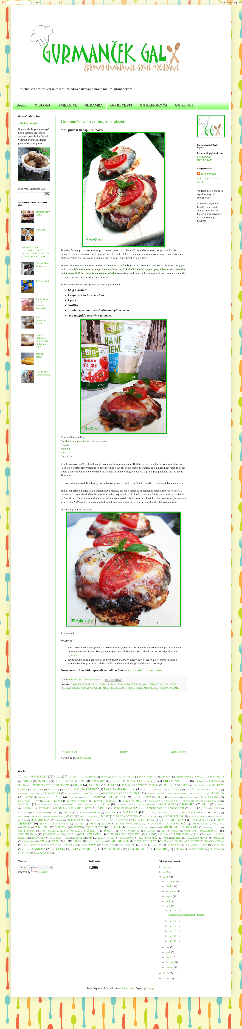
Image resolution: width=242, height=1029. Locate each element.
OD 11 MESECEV (98, 820)
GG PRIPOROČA (153, 105)
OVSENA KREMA (154, 824)
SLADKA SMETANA (96, 841)
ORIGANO (106, 824)
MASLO (70, 816)
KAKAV (147, 797)
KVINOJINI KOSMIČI (124, 808)
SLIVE (153, 841)
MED (82, 816)
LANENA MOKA (155, 808)
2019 (165, 872)
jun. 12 (173, 931)
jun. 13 (173, 926)
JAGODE (28, 797)
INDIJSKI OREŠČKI (155, 794)
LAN (141, 808)
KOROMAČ (44, 804)
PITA (121, 831)
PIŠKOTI (107, 831)
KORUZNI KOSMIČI (64, 804)
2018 (165, 877)
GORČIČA (189, 790)
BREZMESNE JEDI (175, 781)
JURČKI (136, 797)
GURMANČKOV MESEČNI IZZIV (82, 793)
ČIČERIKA (153, 785)
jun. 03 (173, 941)
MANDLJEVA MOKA (193, 812)
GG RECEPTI (121, 105)
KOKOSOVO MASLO (105, 801)
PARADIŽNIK (146, 688)
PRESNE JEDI (190, 831)
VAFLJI (25, 849)
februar (170, 962)
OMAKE (78, 823)
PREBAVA (175, 831)
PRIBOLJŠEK (208, 830)
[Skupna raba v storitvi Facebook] (117, 680)
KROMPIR (189, 804)
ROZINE (176, 837)
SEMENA (43, 841)
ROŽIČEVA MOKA (197, 837)
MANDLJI (215, 812)
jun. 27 (173, 910)
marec (169, 957)
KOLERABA (154, 801)
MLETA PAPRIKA (197, 816)
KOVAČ (121, 804)
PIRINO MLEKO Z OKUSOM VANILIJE (60, 831)
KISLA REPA (189, 797)
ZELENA (179, 849)
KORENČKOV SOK (212, 801)
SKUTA (77, 841)
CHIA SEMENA (61, 785)
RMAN (166, 838)
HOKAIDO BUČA (112, 793)
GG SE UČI (184, 105)
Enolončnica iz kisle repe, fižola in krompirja (42, 303)
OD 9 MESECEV (130, 688)
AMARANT (166, 777)
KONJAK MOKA (171, 801)
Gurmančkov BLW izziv (42, 265)
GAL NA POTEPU (85, 789)
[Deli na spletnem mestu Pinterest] (120, 680)
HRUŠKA (133, 793)
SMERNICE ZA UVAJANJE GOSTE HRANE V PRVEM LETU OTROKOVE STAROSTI (35, 252)
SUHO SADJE (88, 844)
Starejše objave (178, 751)
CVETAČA (95, 785)
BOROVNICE (98, 781)
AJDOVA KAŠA (107, 777)
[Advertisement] (124, 720)
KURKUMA (61, 808)
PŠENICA (71, 834)
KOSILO (105, 804)
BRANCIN (114, 781)
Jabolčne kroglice (28, 123)
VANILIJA (38, 849)
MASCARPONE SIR (53, 816)
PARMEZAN (61, 827)
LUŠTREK (82, 812)
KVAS (88, 808)
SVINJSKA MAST (127, 845)
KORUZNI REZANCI (87, 804)
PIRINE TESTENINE (212, 827)
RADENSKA (164, 834)
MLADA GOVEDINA (127, 816)
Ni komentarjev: (93, 679)
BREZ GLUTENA (96, 684)
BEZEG (58, 781)
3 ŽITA (21, 777)
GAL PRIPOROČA (152, 684)
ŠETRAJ (143, 845)
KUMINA (27, 808)
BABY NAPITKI (216, 777)
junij (168, 906)
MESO (105, 816)
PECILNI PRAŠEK (94, 827)
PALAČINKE (218, 824)
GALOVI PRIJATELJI (155, 790)
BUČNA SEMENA (41, 785)
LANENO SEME (176, 808)
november (171, 881)
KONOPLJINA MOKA (84, 688)
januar (169, 967)
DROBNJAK (38, 790)
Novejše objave (69, 751)
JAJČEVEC (74, 797)
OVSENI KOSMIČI (176, 823)
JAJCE (165, 684)
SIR (155, 688)
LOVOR (67, 812)
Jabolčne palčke (40, 355)
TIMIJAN (191, 844)
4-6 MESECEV (38, 776)
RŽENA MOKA (28, 841)
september (171, 891)
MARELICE (35, 816)
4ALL (57, 776)
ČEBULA (111, 684)
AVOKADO (199, 777)
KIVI (36, 801)
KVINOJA (102, 808)
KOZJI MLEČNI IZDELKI (141, 804)
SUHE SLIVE (71, 845)
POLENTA (133, 831)
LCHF (99, 688)
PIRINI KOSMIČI (26, 831)
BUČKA (22, 785)
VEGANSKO (83, 849)
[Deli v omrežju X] (113, 680)
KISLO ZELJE (24, 801)
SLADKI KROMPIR (119, 841)
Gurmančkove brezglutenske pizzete (93, 121)
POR (163, 831)
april (168, 952)
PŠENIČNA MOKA (90, 834)
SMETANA (165, 841)
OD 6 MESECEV (144, 820)
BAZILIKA (76, 684)
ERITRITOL (54, 789)
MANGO (22, 816)
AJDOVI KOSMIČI (147, 777)
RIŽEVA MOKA (126, 838)
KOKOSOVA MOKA (77, 801)
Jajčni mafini (42, 281)
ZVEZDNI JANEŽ (197, 849)
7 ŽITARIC (72, 777)
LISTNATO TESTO (39, 813)
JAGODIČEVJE (43, 797)
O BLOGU (43, 105)
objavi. (75, 655)
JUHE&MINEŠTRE (117, 797)
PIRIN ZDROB (169, 827)
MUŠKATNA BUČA (40, 820)
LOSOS (55, 812)
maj (168, 947)
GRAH (217, 789)
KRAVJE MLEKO (167, 804)
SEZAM (55, 841)
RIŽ (90, 837)
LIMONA (22, 812)
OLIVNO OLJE (60, 823)
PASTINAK (76, 827)
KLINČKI (46, 801)
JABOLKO (217, 793)
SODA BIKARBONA (214, 841)
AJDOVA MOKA (127, 777)
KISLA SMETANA (209, 797)
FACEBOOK (204, 156)
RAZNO (208, 834)
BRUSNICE (214, 781)
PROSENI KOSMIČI (53, 834)
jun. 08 (173, 936)
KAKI (159, 797)
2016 (165, 978)
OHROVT (43, 824)
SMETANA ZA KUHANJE (187, 841)
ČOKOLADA (169, 785)
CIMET (77, 785)
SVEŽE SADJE (108, 845)
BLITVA (69, 781)
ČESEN (126, 785)
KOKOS (58, 801)
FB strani (135, 670)
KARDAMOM (174, 797)
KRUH (205, 804)
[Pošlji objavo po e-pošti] (106, 680)
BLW (84, 684)
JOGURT (98, 797)
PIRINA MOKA (190, 827)
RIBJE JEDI (79, 838)
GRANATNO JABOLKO (28, 794)
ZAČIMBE (175, 688)
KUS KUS (76, 808)
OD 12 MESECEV (119, 820)
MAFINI (95, 812)
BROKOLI (200, 781)
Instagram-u (153, 670)
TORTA (203, 845)
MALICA (130, 812)
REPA (67, 838)
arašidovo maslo (183, 777)
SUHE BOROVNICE (52, 845)
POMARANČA (150, 831)
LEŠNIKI (217, 808)
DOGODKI (197, 785)
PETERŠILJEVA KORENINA (137, 827)
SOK (23, 845)
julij (168, 901)
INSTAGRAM (204, 160)
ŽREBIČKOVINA (41, 853)
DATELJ (185, 785)
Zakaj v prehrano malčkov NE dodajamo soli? (42, 341)
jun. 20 (173, 921)
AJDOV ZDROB (89, 777)
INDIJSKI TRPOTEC (178, 793)
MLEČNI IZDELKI (112, 688)
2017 (165, 973)
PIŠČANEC (90, 831)
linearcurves (128, 988)
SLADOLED (140, 841)
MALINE (150, 813)
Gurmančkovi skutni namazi (43, 373)
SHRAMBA (94, 105)
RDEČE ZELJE (55, 838)
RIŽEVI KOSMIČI (147, 837)
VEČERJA (163, 688)
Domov (21, 105)
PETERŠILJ (113, 827)
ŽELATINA (215, 849)
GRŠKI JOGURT (51, 793)
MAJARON (111, 812)
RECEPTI (41, 229)
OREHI (92, 823)
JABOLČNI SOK (199, 794)
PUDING (136, 834)
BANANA (27, 781)
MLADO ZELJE (151, 816)
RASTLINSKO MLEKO (186, 834)
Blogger (151, 988)
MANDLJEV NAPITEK (168, 813)
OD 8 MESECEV (201, 820)
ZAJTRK (161, 849)
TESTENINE (173, 844)
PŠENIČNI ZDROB (117, 834)
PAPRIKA (26, 827)
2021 (165, 867)
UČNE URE (217, 844)
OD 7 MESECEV (173, 820)
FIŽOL (67, 789)
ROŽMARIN (218, 838)
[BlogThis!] (110, 680)
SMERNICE (68, 105)
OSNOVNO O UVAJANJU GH (129, 824)
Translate (42, 872)
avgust (169, 896)
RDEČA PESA (38, 838)
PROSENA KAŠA (27, 834)
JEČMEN (86, 797)
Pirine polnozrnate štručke (42, 320)
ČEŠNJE (140, 785)
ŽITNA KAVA (24, 853)
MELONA (93, 816)
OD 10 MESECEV (76, 820)
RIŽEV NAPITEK (106, 838)
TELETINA (156, 845)
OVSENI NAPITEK (200, 824)
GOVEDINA (204, 789)
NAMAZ (58, 820)
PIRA (155, 827)
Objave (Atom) (84, 757)
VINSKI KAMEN (113, 849)
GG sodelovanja (175, 790)
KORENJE (24, 804)
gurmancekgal (208, 173)
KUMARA (219, 804)
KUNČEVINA (44, 808)
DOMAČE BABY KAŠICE (129, 684)
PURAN (150, 834)
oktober (170, 886)
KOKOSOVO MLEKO (133, 801)
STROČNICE (35, 845)
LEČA (206, 808)
